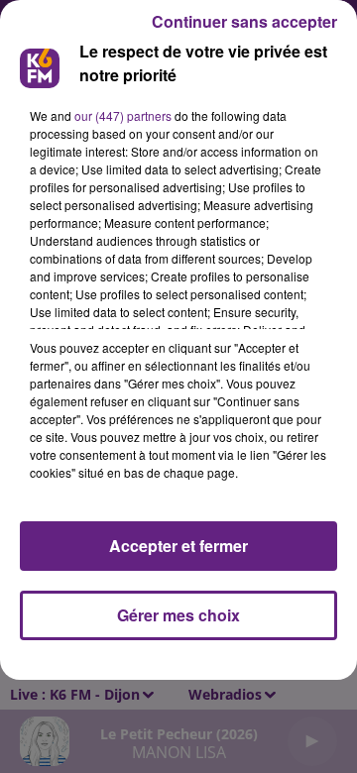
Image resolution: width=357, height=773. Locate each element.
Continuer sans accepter (244, 21)
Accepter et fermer (178, 545)
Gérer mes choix (178, 615)
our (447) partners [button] (123, 115)
